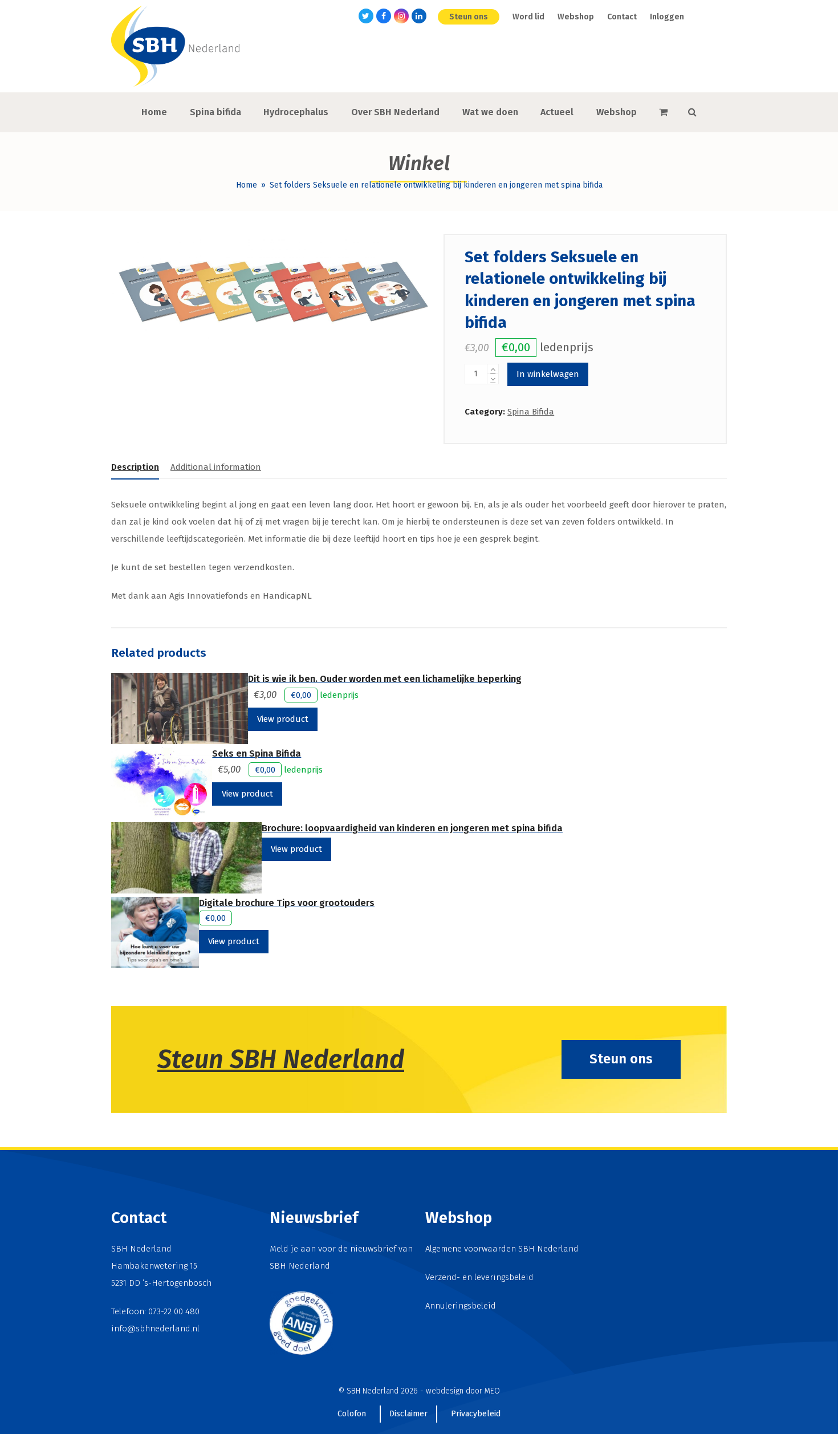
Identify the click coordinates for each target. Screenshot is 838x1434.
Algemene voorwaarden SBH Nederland (502, 1249)
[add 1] (492, 369)
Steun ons (621, 1059)
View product (282, 719)
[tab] (135, 467)
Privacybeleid (476, 1414)
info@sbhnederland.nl (155, 1328)
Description (135, 467)
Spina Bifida (530, 412)
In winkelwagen (547, 374)
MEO (492, 1391)
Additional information (215, 467)
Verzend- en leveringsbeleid (479, 1277)
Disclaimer (408, 1414)
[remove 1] (492, 379)
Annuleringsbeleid (460, 1306)
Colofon (351, 1414)
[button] (663, 112)
